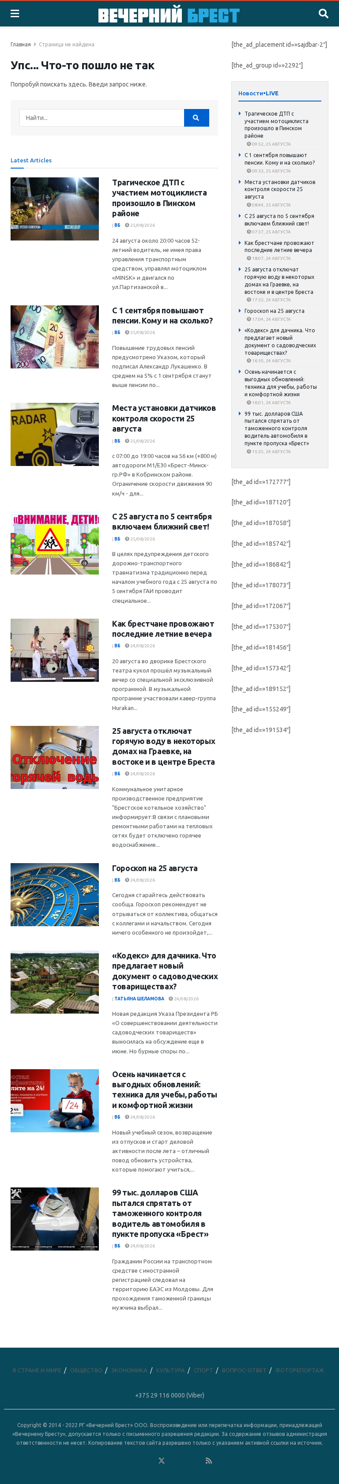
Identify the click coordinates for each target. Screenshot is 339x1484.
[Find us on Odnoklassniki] (149, 1461)
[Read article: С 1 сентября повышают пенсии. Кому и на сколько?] (55, 336)
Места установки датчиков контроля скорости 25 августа (164, 418)
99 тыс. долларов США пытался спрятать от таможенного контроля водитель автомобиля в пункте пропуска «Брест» (160, 1213)
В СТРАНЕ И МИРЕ (37, 1370)
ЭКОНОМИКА (129, 1370)
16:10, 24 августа (271, 360)
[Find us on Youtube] (197, 1461)
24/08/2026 (142, 645)
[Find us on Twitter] (161, 1461)
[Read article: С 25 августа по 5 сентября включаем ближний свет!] (55, 543)
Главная (21, 44)
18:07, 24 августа (271, 258)
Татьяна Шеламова (139, 998)
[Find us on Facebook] (125, 1461)
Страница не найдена (66, 44)
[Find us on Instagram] (185, 1461)
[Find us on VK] (137, 1461)
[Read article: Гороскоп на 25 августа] (55, 894)
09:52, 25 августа (271, 144)
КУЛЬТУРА (170, 1370)
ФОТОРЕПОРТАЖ (299, 1370)
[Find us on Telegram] (173, 1461)
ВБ (117, 225)
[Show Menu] (15, 13)
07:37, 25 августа (271, 231)
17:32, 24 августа (271, 299)
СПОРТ (203, 1370)
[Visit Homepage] (169, 14)
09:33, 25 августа (271, 171)
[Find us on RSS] (209, 1461)
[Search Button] (323, 13)
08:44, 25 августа (271, 205)
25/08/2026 (142, 225)
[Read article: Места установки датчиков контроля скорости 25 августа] (55, 434)
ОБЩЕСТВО (86, 1370)
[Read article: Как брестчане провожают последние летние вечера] (55, 650)
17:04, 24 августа (271, 319)
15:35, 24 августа (271, 451)
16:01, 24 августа (271, 402)
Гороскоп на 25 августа (155, 868)
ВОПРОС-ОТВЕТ (244, 1370)
